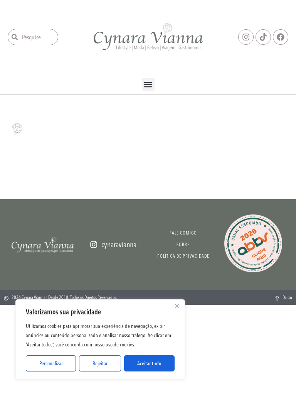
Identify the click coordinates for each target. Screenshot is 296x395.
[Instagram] (246, 37)
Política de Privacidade (183, 256)
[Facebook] (280, 37)
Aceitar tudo (149, 363)
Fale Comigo (183, 233)
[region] (100, 339)
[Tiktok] (263, 37)
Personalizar (51, 363)
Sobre (183, 244)
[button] (148, 84)
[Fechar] (177, 306)
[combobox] (33, 37)
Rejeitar (100, 363)
